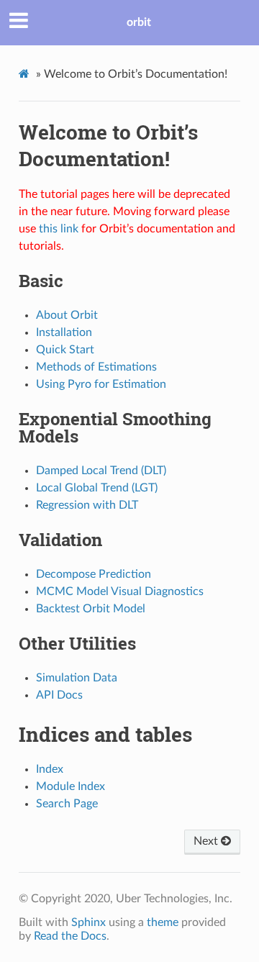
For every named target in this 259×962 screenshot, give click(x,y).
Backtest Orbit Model (90, 608)
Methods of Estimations (96, 367)
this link (58, 229)
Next (207, 841)
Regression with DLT (87, 505)
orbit (139, 22)
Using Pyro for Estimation (101, 384)
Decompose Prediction (93, 574)
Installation (64, 332)
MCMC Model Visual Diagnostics (120, 591)
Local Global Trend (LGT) (97, 488)
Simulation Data (76, 678)
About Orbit (67, 315)
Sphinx (88, 922)
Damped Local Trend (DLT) (101, 470)
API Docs (59, 695)
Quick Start (65, 349)
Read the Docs (70, 936)
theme (162, 922)
